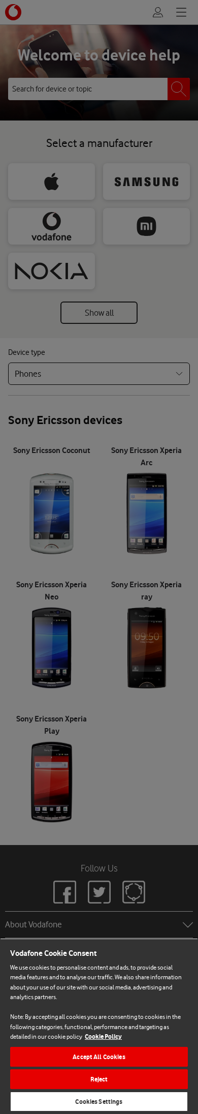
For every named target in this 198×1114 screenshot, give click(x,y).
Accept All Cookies (99, 1057)
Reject (99, 1079)
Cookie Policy (103, 1036)
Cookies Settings (98, 1101)
